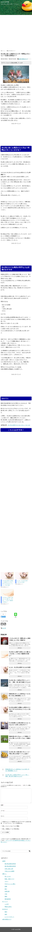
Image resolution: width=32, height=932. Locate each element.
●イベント (5, 901)
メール (3, 810)
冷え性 (4, 628)
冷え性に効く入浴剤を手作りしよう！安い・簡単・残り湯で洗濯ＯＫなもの (17, 775)
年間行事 (7, 891)
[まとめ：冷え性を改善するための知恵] (21, 576)
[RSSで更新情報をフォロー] (5, 624)
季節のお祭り (8, 906)
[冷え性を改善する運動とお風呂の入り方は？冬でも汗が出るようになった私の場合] (7, 576)
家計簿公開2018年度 (10, 863)
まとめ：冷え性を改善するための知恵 (19, 667)
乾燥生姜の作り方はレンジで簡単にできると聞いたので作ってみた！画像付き (19, 738)
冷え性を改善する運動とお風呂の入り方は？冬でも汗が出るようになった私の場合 (19, 709)
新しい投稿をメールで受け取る (11, 829)
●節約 (3, 861)
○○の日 (7, 904)
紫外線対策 (8, 899)
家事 (6, 886)
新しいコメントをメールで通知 (11, 826)
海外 (6, 914)
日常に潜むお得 (9, 868)
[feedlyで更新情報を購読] (2, 624)
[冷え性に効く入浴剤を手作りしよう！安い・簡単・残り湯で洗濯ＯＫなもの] (4, 683)
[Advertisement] (16, 32)
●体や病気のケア (23, 59)
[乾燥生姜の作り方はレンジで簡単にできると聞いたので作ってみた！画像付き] (4, 739)
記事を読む (20, 647)
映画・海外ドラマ (9, 879)
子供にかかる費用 (9, 871)
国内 (6, 911)
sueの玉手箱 (5, 2)
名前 (2, 805)
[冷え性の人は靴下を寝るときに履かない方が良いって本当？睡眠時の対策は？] (7, 592)
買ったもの (8, 876)
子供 (6, 894)
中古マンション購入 (10, 884)
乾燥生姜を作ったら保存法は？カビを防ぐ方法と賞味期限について (17, 770)
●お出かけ (5, 909)
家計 (6, 889)
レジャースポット (9, 916)
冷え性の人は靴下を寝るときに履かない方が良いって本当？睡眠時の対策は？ (19, 653)
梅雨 (6, 896)
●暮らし (4, 873)
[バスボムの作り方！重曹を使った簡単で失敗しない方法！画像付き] (4, 641)
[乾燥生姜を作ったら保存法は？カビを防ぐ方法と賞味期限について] (4, 696)
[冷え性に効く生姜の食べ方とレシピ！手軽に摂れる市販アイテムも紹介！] (4, 754)
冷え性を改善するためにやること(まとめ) (19, 425)
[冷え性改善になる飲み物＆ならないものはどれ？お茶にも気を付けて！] (4, 725)
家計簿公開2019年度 (10, 866)
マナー (6, 881)
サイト (2, 816)
